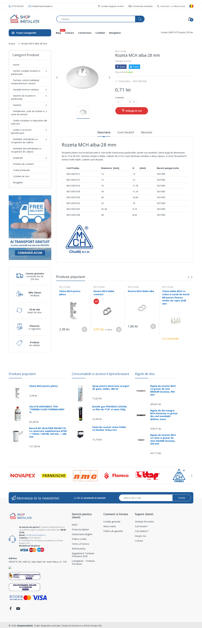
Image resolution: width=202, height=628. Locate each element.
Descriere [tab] (103, 132)
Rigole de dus (145, 374)
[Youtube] (18, 609)
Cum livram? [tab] (125, 132)
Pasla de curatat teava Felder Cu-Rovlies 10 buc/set (109, 428)
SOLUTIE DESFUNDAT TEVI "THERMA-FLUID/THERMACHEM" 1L (47, 409)
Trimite (181, 497)
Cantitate (119, 97)
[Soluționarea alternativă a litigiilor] (24, 575)
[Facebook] (10, 609)
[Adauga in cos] (84, 329)
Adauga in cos (134, 110)
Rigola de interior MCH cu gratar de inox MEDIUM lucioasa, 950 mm (163, 390)
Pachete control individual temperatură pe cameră (25, 82)
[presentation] (188, 277)
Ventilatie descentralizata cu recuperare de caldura (26, 150)
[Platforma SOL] (24, 586)
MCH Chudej (120, 51)
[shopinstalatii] (30, 19)
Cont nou (164, 6)
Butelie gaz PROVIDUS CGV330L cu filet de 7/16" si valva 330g (109, 408)
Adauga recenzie (123, 61)
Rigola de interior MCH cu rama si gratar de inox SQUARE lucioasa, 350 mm (163, 439)
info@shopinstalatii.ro (36, 535)
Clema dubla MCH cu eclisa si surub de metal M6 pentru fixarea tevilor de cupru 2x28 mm (175, 297)
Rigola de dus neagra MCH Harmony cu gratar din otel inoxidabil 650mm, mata (164, 415)
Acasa (12, 43)
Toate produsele (21, 170)
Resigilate (18, 182)
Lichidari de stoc (21, 176)
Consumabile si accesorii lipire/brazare (100, 374)
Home (16, 64)
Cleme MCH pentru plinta (43, 386)
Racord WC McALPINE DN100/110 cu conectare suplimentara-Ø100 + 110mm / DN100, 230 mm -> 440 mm (48, 432)
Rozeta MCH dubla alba (141, 291)
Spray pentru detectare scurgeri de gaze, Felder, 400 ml (110, 387)
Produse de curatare (23, 163)
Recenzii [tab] (146, 132)
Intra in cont (179, 6)
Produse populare (22, 374)
